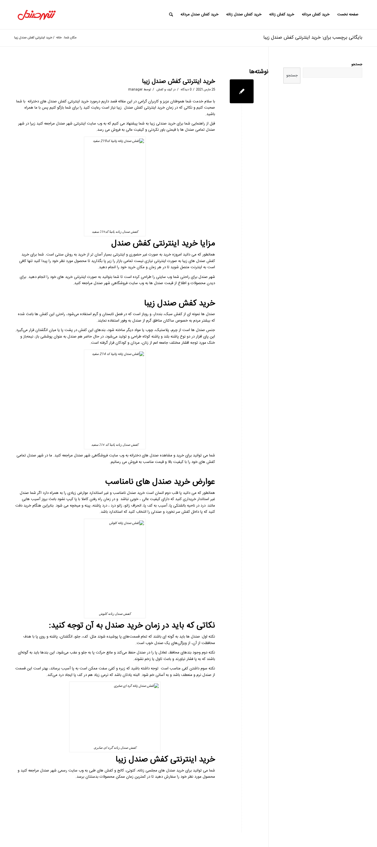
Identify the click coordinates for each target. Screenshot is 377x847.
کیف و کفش (164, 89)
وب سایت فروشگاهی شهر (104, 455)
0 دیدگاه (185, 89)
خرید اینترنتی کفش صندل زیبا (178, 81)
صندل (52, 101)
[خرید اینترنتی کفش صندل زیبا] (242, 91)
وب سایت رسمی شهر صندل (62, 770)
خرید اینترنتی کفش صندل (144, 107)
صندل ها (156, 283)
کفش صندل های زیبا (198, 261)
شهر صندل (65, 123)
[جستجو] (171, 14)
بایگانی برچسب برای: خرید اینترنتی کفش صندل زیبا (312, 38)
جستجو (356, 64)
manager (135, 89)
